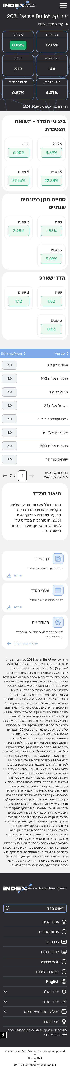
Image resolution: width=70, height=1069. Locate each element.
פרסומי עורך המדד (26, 643)
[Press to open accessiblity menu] (3, 1035)
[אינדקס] (19, 5)
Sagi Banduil (48, 1064)
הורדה (18, 575)
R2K (39, 1058)
